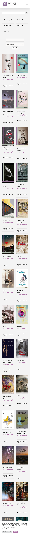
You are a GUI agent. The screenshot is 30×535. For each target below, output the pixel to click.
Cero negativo (20, 360)
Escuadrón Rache (8, 503)
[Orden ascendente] (22, 40)
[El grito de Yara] (22, 63)
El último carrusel (21, 396)
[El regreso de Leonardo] (22, 208)
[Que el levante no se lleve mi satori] (22, 419)
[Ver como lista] (16, 48)
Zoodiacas (19, 326)
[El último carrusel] (22, 384)
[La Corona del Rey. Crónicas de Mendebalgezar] (8, 99)
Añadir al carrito (5, 86)
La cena (19, 256)
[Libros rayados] (8, 420)
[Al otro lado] (8, 208)
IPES (4, 326)
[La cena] (22, 244)
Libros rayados (7, 432)
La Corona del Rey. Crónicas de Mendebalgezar (8, 113)
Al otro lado (6, 220)
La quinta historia (8, 467)
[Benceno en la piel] (8, 384)
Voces (4, 290)
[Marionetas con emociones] (22, 172)
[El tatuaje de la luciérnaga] (22, 99)
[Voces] (8, 278)
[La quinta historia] (8, 455)
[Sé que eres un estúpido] (8, 136)
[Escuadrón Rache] (8, 491)
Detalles (11, 85)
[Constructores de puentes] (22, 136)
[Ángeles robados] (8, 244)
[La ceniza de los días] (22, 491)
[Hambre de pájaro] (22, 278)
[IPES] (8, 314)
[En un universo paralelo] (22, 455)
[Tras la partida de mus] (8, 63)
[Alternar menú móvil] (27, 4)
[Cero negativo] (22, 348)
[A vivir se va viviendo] (8, 173)
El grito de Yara (21, 75)
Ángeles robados (7, 256)
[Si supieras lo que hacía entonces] (8, 348)
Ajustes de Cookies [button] (7, 531)
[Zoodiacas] (22, 314)
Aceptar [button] (15, 531)
